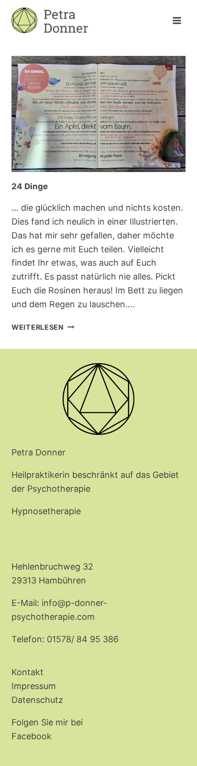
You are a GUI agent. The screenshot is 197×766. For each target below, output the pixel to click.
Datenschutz (37, 700)
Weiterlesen (43, 327)
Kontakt (27, 672)
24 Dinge (29, 186)
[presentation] (98, 114)
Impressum (33, 686)
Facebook (31, 736)
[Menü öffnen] (177, 20)
